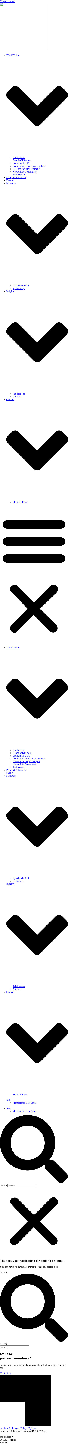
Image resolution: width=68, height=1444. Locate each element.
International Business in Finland (29, 166)
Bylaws (32, 1428)
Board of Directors (22, 160)
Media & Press (20, 502)
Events (9, 180)
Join (8, 1100)
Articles (16, 396)
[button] (34, 575)
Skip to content (7, 1)
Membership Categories (24, 1102)
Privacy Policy (19, 1428)
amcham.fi (5, 1428)
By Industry (19, 288)
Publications (19, 393)
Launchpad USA (21, 163)
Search (3, 1185)
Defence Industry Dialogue (26, 168)
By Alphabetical (21, 285)
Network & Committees (25, 171)
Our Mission (19, 157)
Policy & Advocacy (16, 177)
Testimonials (19, 174)
